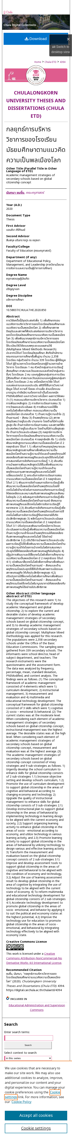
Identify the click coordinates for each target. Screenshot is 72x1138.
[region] (36, 1099)
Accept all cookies (36, 1116)
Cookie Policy (21, 1102)
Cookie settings (36, 1128)
